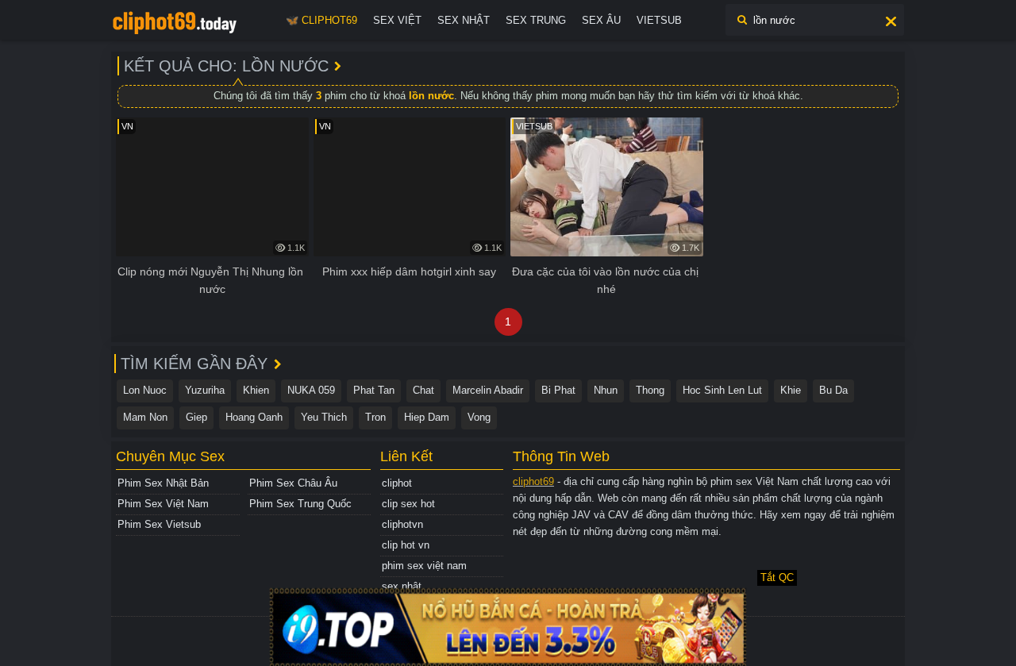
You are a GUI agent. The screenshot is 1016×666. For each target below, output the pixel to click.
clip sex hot (408, 504)
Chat (423, 390)
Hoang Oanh (254, 417)
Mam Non (145, 417)
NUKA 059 (311, 390)
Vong (479, 417)
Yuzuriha (205, 390)
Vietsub (659, 20)
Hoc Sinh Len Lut (722, 390)
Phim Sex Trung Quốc (300, 504)
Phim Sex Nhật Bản (163, 483)
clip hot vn (405, 545)
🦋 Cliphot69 (321, 20)
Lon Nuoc (145, 390)
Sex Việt (397, 20)
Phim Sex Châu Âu (293, 483)
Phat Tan (373, 390)
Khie (790, 390)
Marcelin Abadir (487, 390)
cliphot (397, 483)
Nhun (606, 390)
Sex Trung (536, 20)
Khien (256, 390)
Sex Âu (601, 20)
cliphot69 (533, 481)
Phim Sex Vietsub (159, 524)
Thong (650, 390)
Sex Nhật (463, 20)
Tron (375, 417)
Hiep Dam (426, 417)
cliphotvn (402, 524)
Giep (196, 417)
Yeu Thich (324, 417)
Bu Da (833, 390)
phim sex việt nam (424, 566)
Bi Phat (558, 390)
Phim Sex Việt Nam (163, 504)
